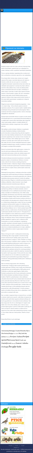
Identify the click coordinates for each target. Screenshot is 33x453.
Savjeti (8, 324)
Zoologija (5, 347)
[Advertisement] (16, 28)
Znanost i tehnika (22, 343)
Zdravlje (13, 343)
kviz (14, 333)
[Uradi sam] (11, 442)
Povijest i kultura (16, 336)
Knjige (11, 333)
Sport (17, 340)
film (2, 333)
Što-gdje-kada (15, 346)
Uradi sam (23, 340)
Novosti (8, 336)
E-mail (22, 445)
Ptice (8, 340)
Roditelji (13, 324)
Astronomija (5, 331)
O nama (16, 445)
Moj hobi (21, 333)
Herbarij (6, 333)
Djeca (28, 331)
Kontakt (11, 445)
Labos (17, 333)
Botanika (23, 331)
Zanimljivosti (6, 343)
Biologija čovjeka (14, 331)
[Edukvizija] (12, 435)
